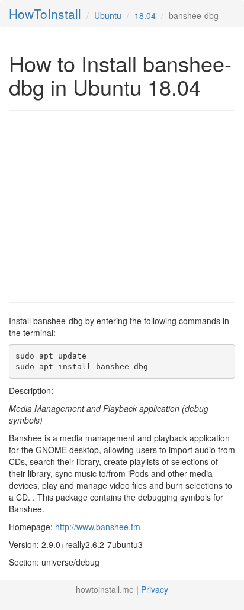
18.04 (145, 15)
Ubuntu (107, 15)
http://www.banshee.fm (97, 526)
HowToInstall (45, 13)
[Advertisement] (108, 205)
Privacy (154, 589)
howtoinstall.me (105, 589)
